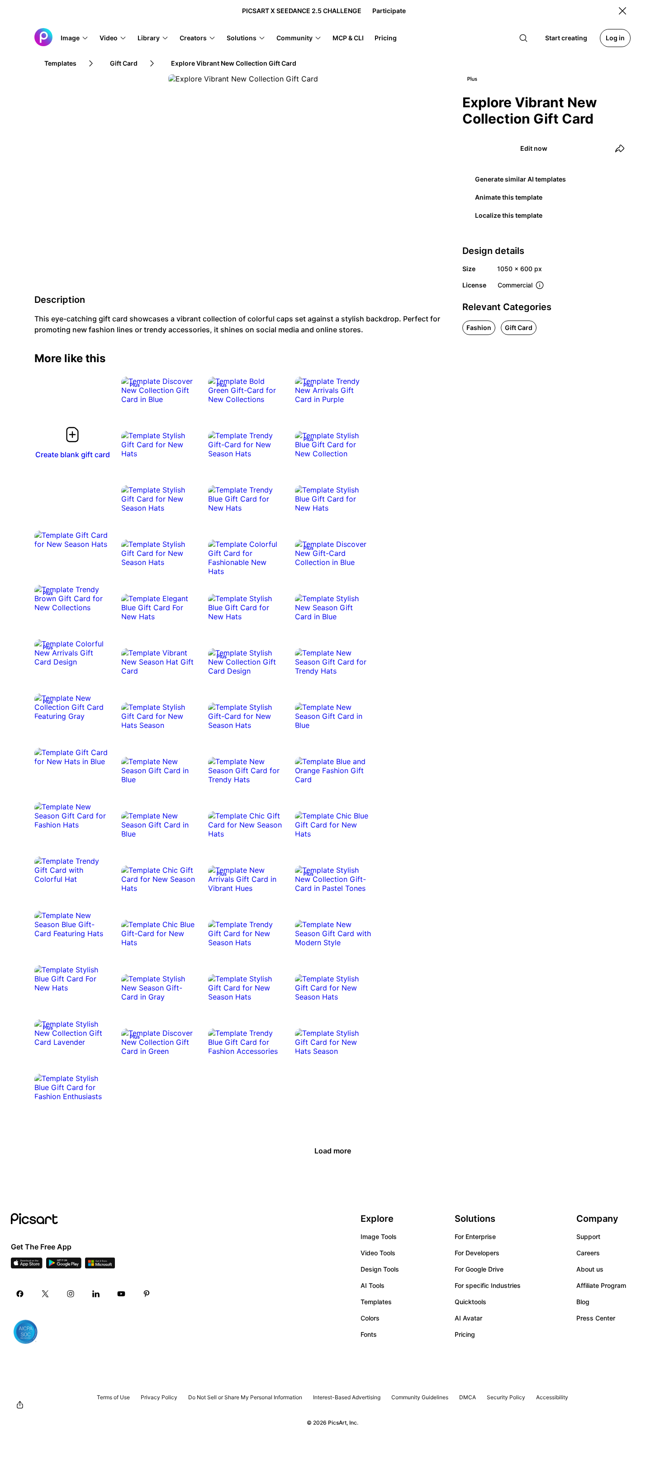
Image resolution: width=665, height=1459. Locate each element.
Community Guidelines (419, 1397)
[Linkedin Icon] (96, 1294)
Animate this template (508, 197)
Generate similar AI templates (520, 179)
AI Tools (373, 1285)
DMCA (467, 1397)
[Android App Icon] (63, 1265)
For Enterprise (475, 1236)
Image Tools (379, 1236)
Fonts (369, 1334)
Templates (376, 1302)
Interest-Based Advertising (346, 1397)
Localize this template (508, 215)
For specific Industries (488, 1285)
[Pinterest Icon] (147, 1294)
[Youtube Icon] (121, 1294)
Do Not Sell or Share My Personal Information (245, 1397)
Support (588, 1236)
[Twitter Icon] (45, 1294)
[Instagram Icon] (71, 1294)
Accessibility (552, 1397)
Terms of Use (113, 1397)
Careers (588, 1253)
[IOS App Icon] (27, 1265)
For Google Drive (479, 1269)
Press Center (595, 1318)
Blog (582, 1302)
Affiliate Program (601, 1285)
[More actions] (184, 390)
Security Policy (506, 1397)
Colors (370, 1318)
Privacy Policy (159, 1397)
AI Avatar (468, 1318)
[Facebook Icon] (20, 1294)
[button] (74, 38)
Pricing (465, 1334)
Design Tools (380, 1269)
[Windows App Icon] (100, 1265)
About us (589, 1269)
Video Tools (378, 1253)
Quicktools (470, 1302)
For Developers (477, 1253)
